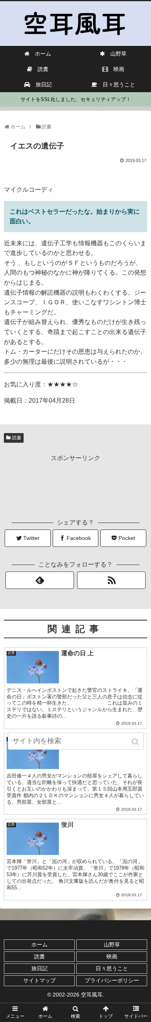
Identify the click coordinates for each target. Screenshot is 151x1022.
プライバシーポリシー (112, 980)
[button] (136, 741)
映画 (111, 956)
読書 (16, 437)
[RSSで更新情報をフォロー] (111, 580)
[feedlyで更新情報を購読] (39, 580)
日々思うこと (112, 968)
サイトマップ (39, 980)
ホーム (39, 944)
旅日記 (39, 968)
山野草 (112, 944)
